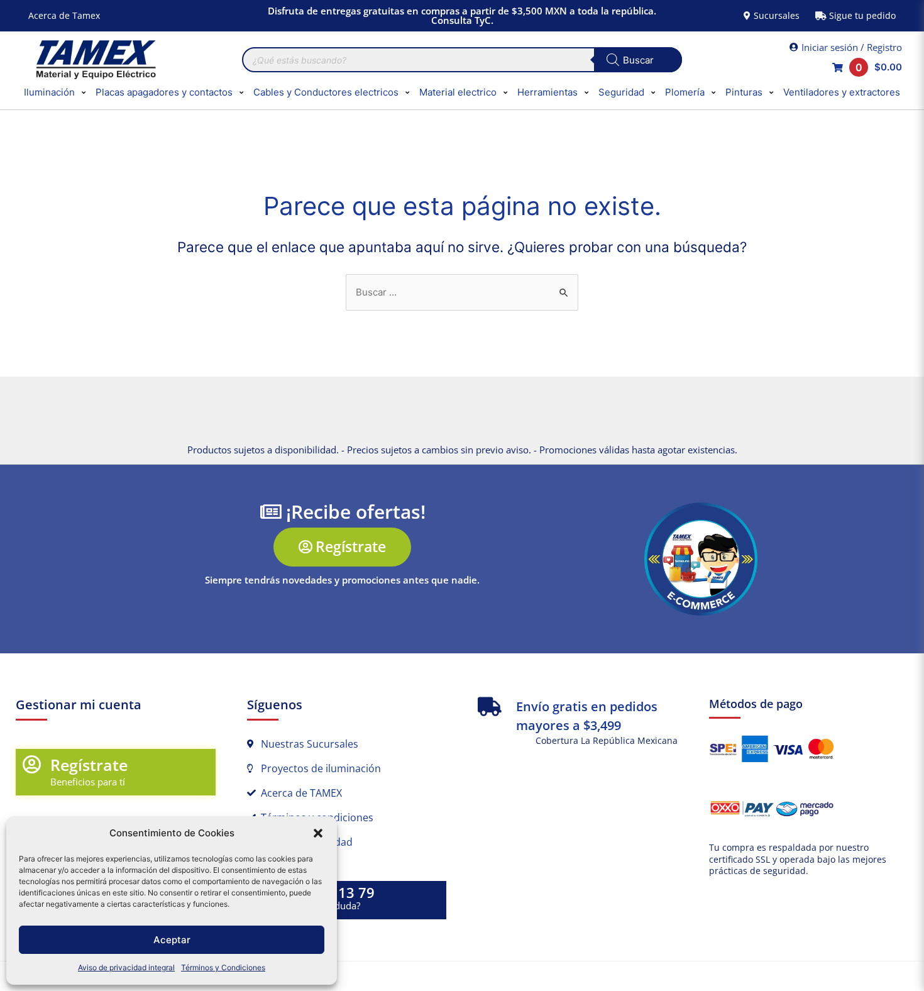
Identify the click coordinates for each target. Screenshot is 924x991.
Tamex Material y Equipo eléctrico (94, 60)
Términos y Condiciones (223, 967)
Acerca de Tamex (64, 15)
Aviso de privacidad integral (126, 967)
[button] (318, 833)
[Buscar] (638, 59)
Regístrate (89, 764)
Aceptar (171, 940)
